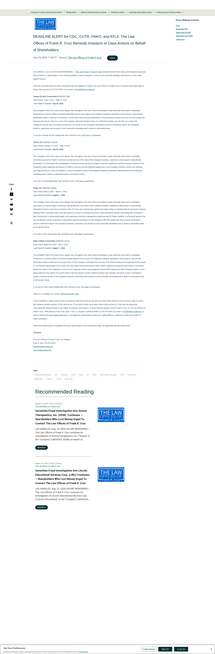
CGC (68, 96)
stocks (58, 379)
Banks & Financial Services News (93, 12)
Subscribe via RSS (183, 32)
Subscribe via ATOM (184, 36)
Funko (81, 375)
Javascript (180, 39)
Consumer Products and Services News (46, 12)
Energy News (71, 12)
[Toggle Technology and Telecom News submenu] (183, 12)
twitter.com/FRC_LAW (69, 294)
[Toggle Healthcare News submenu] (127, 12)
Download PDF (182, 29)
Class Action (69, 379)
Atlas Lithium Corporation (108, 375)
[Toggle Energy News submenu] (78, 12)
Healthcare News (118, 12)
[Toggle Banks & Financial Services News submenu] (109, 12)
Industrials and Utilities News (140, 12)
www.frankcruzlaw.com (58, 315)
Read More (42, 447)
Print (178, 26)
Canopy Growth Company (42, 375)
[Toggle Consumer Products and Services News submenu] (64, 12)
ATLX (66, 241)
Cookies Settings (149, 649)
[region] (107, 649)
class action (132, 375)
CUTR (54, 142)
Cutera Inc (64, 375)
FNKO (53, 188)
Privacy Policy (83, 652)
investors (50, 379)
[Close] (211, 649)
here (87, 135)
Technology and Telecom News (168, 12)
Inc (88, 375)
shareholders (38, 379)
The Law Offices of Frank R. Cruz (84, 57)
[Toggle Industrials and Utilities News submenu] (154, 12)
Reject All (165, 649)
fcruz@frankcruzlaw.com (85, 89)
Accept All (181, 649)
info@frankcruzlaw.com (132, 312)
